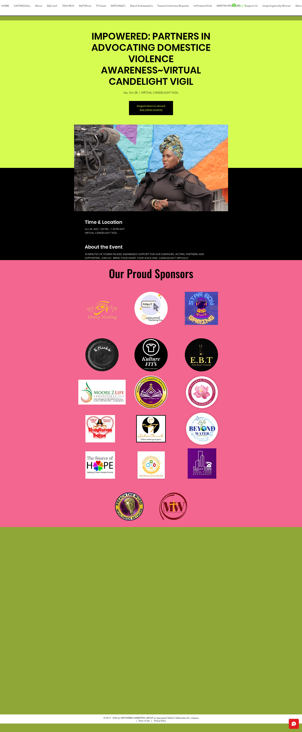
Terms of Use (144, 720)
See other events (151, 110)
